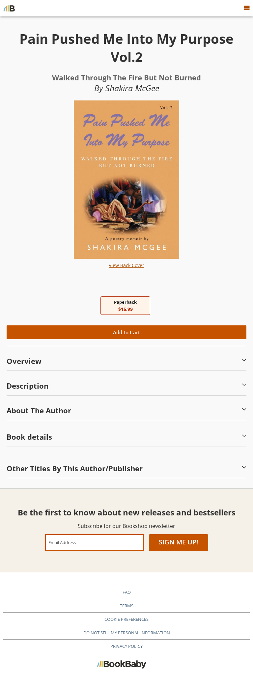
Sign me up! (178, 541)
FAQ (127, 592)
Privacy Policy (126, 646)
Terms (126, 606)
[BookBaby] (9, 8)
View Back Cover (126, 265)
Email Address (62, 542)
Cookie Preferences (126, 619)
